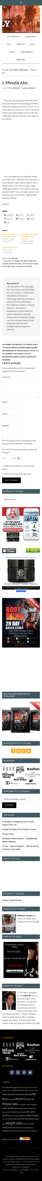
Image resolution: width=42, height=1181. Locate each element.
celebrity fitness (6, 1090)
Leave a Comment (28, 88)
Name (5, 402)
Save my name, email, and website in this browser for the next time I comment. (18, 442)
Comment (6, 377)
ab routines (16, 261)
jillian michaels (29, 1108)
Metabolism (22, 1116)
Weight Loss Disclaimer (10, 1139)
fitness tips (10, 1104)
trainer (10, 1119)
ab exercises (7, 1087)
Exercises (14, 258)
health (4, 1108)
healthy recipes (18, 1108)
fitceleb (12, 1099)
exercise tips (26, 1094)
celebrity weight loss (19, 1090)
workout (5, 1131)
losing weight (21, 1112)
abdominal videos (15, 264)
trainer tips (24, 1119)
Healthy (11, 1108)
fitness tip (29, 1099)
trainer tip (16, 1119)
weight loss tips (9, 1127)
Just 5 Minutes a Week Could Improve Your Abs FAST (29, 236)
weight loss (13, 1123)
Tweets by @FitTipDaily (12, 900)
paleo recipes (32, 1115)
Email (5, 414)
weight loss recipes (28, 1124)
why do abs (6, 266)
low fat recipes (14, 1116)
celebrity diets (34, 1087)
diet (36, 1090)
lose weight (12, 1112)
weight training (20, 1127)
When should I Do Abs (10, 248)
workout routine (15, 1131)
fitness (19, 1099)
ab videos (24, 261)
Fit (9, 1099)
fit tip (19, 1104)
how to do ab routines (30, 264)
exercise (6, 1094)
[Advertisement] (21, 671)
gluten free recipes (29, 1104)
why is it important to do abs (21, 266)
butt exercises (25, 1087)
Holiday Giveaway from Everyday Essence (19, 829)
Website (5, 426)
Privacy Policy (8, 834)
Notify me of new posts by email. (17, 474)
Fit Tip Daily (21, 17)
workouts (34, 1131)
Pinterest (5, 1119)
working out (29, 1127)
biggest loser (17, 1087)
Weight (31, 1119)
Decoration (31, 1090)
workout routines (26, 1131)
